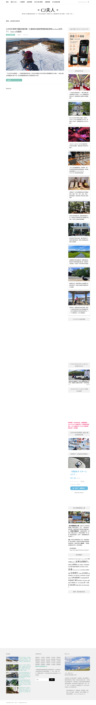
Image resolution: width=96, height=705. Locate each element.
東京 (76, 580)
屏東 (74, 566)
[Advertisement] (79, 617)
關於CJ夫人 (14, 2)
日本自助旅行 (75, 578)
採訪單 (82, 543)
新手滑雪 (82, 566)
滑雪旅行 (73, 582)
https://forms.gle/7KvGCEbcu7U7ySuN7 (79, 550)
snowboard (71, 559)
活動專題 (47, 2)
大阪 (78, 564)
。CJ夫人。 (48, 10)
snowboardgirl (77, 559)
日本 (70, 569)
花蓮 (77, 585)
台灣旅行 (84, 561)
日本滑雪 (85, 573)
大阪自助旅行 (86, 564)
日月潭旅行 (86, 566)
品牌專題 (29, 2)
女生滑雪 (70, 566)
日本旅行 (74, 573)
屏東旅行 (77, 566)
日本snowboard (76, 570)
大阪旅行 (81, 564)
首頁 (7, 2)
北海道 (70, 562)
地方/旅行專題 (38, 2)
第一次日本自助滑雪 (80, 582)
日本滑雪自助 (82, 575)
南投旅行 (73, 562)
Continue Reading (16, 80)
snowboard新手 (84, 558)
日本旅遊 (80, 573)
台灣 (77, 561)
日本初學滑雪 (82, 570)
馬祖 (85, 585)
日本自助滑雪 (56, 2)
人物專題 (22, 2)
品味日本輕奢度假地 (10, 34)
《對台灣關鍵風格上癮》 (73, 525)
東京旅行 (80, 580)
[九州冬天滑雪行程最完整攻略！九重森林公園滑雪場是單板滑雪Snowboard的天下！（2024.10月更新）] (35, 54)
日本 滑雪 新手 (76, 575)
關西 (83, 585)
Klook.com (8, 88)
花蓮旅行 (80, 585)
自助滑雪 (72, 585)
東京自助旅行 (85, 580)
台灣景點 (74, 564)
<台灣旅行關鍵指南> (74, 531)
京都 (88, 559)
